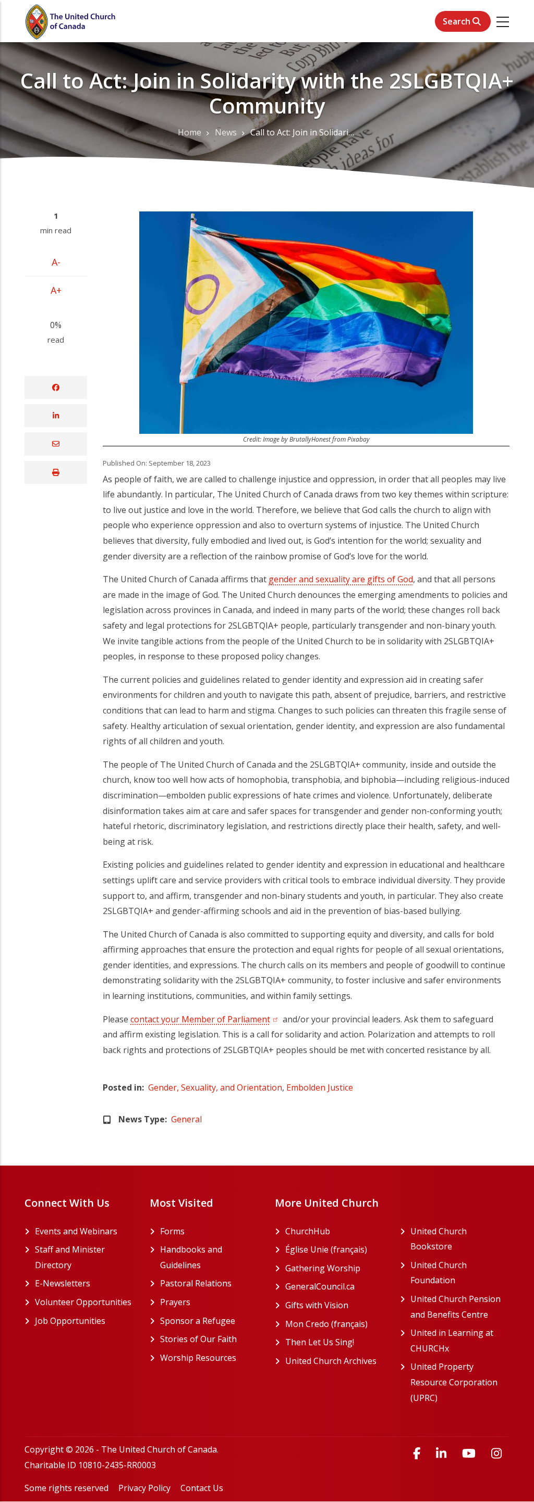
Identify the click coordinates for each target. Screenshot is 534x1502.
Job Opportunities (70, 1320)
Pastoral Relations (196, 1283)
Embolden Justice (319, 1087)
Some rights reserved (66, 1488)
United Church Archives (334, 1361)
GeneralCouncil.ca (334, 1286)
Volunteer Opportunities (83, 1302)
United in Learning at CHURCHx (459, 1340)
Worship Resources (198, 1357)
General (186, 1119)
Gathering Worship (334, 1268)
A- (56, 262)
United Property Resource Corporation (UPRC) (459, 1382)
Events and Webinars (76, 1231)
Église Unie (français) (334, 1249)
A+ (56, 290)
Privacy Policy (144, 1488)
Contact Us (201, 1488)
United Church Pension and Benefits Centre (459, 1306)
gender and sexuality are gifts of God (341, 579)
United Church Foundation (459, 1272)
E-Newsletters (62, 1283)
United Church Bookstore (459, 1239)
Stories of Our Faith (198, 1339)
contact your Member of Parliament (205, 1019)
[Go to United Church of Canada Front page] (71, 21)
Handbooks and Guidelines (191, 1257)
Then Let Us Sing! (334, 1342)
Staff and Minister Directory (70, 1257)
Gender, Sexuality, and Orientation (215, 1087)
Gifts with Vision (334, 1305)
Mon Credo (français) (334, 1324)
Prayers (175, 1302)
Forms (172, 1231)
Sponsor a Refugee (197, 1320)
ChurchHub (334, 1231)
